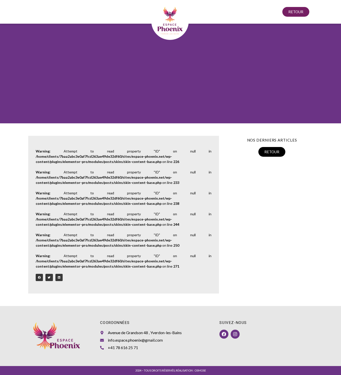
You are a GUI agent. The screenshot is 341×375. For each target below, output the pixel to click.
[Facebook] (223, 334)
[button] (39, 277)
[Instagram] (235, 334)
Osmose (200, 370)
